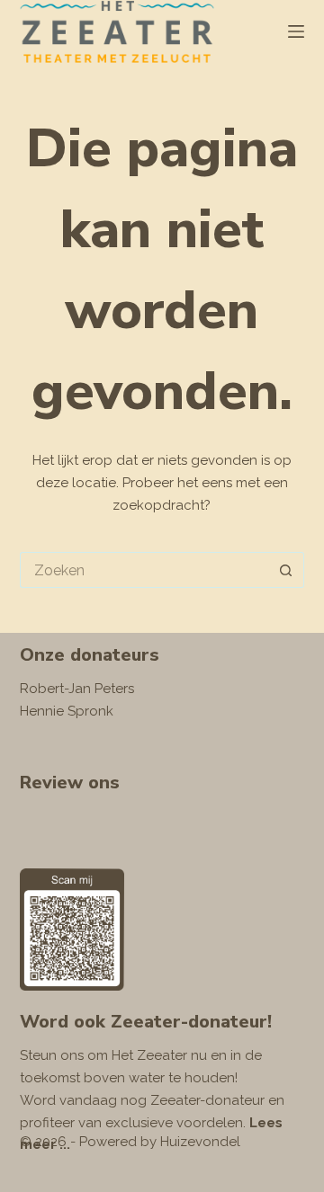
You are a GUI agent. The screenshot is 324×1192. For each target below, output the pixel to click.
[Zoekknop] (286, 570)
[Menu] (296, 31)
